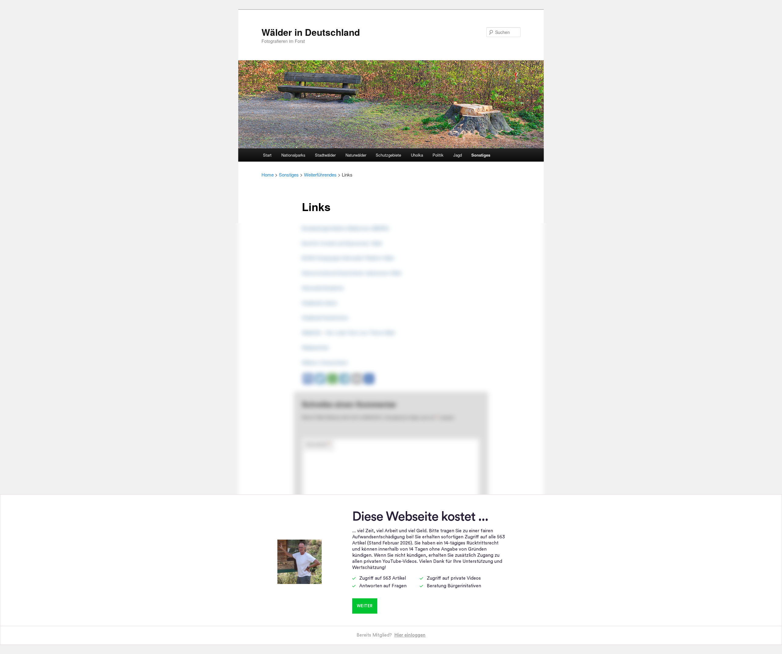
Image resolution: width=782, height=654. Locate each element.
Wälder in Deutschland (310, 32)
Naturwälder (355, 155)
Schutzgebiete (388, 155)
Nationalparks (293, 155)
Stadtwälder (325, 155)
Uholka (417, 155)
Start (267, 155)
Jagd (457, 155)
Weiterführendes (320, 174)
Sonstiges (480, 155)
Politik (438, 155)
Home (267, 174)
